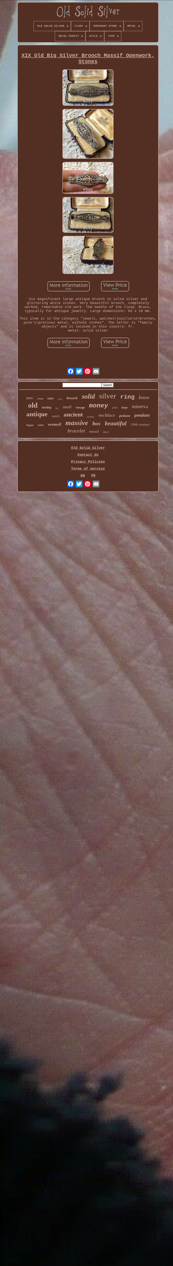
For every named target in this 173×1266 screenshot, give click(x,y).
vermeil (54, 424)
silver (107, 396)
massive (76, 423)
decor (106, 432)
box (96, 423)
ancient (73, 414)
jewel (114, 407)
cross (40, 398)
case (41, 425)
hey (56, 408)
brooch (72, 398)
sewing (46, 407)
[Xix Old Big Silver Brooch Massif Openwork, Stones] (88, 88)
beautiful (116, 423)
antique (36, 414)
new (29, 398)
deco (60, 399)
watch (55, 416)
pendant (142, 415)
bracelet (76, 430)
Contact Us (88, 455)
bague (30, 425)
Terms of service (88, 469)
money (98, 405)
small (67, 407)
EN (83, 476)
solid (88, 396)
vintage (80, 407)
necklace (107, 415)
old (33, 405)
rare (50, 398)
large (125, 407)
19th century (140, 425)
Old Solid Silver (88, 448)
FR (93, 476)
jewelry (90, 416)
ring (127, 397)
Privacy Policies (88, 462)
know (144, 397)
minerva (140, 406)
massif (94, 431)
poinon (124, 416)
